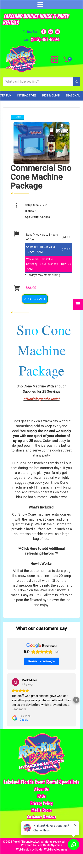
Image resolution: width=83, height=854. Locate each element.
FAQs (41, 796)
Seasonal (73, 95)
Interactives (26, 95)
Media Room (41, 810)
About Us (41, 789)
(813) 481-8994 (45, 39)
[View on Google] (15, 682)
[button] (7, 700)
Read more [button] (19, 709)
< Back (17, 117)
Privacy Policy (41, 803)
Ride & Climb (51, 95)
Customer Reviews (41, 816)
